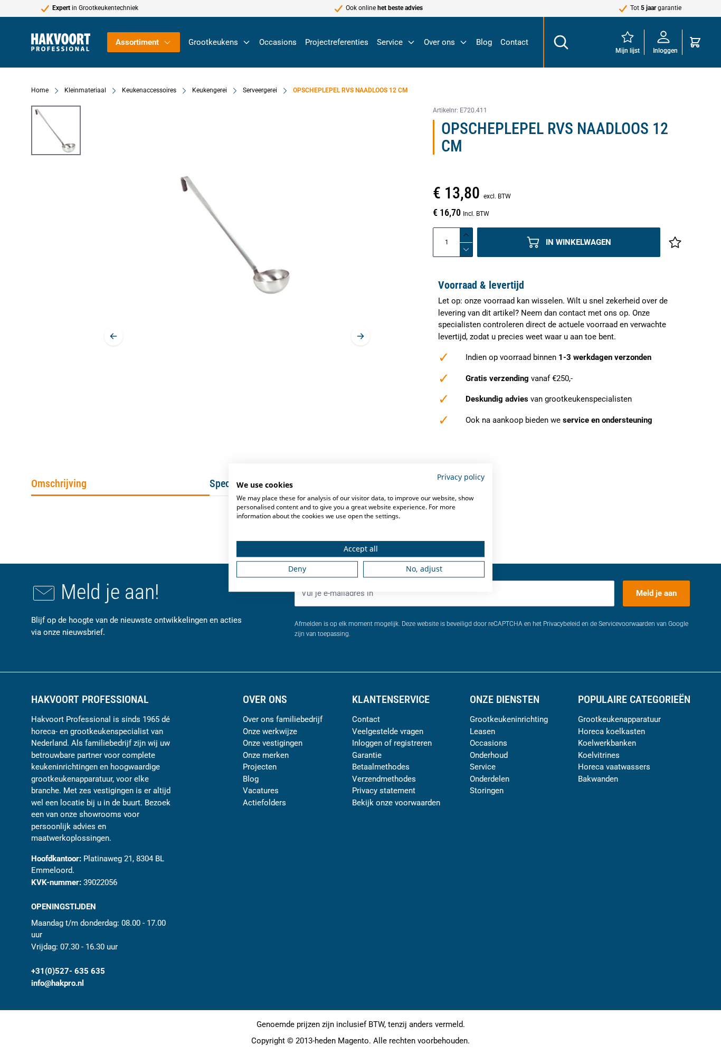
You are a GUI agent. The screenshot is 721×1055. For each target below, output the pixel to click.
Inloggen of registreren (392, 743)
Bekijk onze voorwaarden (396, 802)
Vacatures (261, 790)
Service (390, 42)
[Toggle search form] (560, 42)
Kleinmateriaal (85, 90)
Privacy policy (461, 477)
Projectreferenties (336, 42)
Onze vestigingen (272, 743)
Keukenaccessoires (149, 90)
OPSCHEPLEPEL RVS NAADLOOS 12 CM (350, 90)
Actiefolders (264, 802)
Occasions (278, 42)
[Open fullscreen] (237, 234)
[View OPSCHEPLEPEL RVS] (56, 130)
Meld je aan (656, 593)
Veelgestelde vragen (387, 731)
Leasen (482, 731)
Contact (514, 42)
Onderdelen (489, 779)
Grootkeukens (213, 42)
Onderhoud (489, 755)
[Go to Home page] (60, 42)
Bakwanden (598, 779)
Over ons (439, 42)
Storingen (487, 790)
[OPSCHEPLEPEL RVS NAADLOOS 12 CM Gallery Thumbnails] (56, 130)
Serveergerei (260, 90)
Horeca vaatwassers (614, 767)
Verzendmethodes (384, 779)
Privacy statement (383, 790)
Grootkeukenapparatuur (619, 719)
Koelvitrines (599, 755)
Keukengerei (209, 90)
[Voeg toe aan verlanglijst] (675, 242)
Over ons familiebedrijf (282, 719)
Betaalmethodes (381, 767)
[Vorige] (113, 336)
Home (40, 90)
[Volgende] (360, 336)
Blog (484, 42)
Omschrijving (59, 483)
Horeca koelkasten (611, 731)
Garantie (367, 755)
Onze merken (266, 755)
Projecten (260, 767)
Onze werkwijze (270, 731)
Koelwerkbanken (607, 743)
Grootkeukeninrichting (509, 719)
